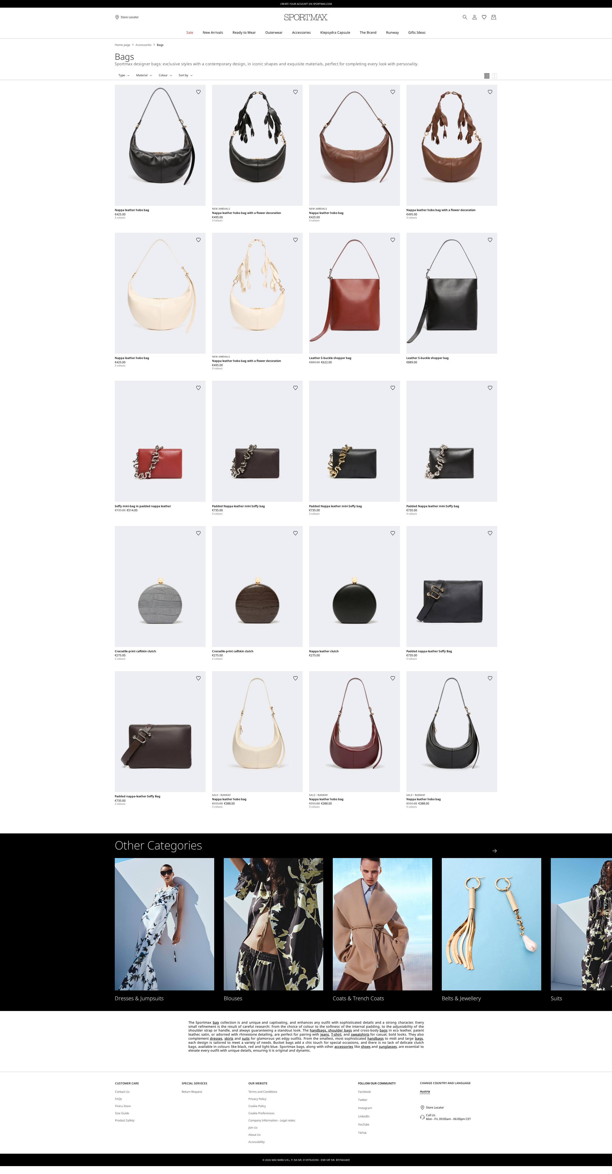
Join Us (252, 1127)
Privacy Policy (257, 1099)
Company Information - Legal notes (271, 1120)
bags (384, 1030)
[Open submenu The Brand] (379, 33)
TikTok (362, 1133)
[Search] (465, 17)
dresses (216, 1038)
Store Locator (435, 1107)
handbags (375, 1038)
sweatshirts (360, 1034)
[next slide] (494, 850)
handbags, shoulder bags (331, 1030)
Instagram (365, 1108)
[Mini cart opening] (499, 17)
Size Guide (122, 1113)
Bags (160, 45)
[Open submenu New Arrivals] (226, 33)
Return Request (192, 1091)
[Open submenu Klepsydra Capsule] (353, 33)
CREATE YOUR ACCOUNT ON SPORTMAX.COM (306, 3)
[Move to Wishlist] (198, 92)
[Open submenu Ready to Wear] (259, 33)
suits (246, 1038)
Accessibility (256, 1142)
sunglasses (388, 1046)
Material (142, 75)
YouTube (363, 1124)
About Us (254, 1134)
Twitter (362, 1100)
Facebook (364, 1092)
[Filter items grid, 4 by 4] (487, 76)
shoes (366, 1046)
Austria (425, 1091)
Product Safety (124, 1120)
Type (122, 75)
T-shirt (336, 1034)
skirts (228, 1038)
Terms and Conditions (262, 1091)
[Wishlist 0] (484, 17)
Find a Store (123, 1106)
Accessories (144, 45)
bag (216, 1022)
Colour (163, 75)
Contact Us (122, 1091)
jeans (324, 1034)
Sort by (183, 75)
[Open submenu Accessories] (314, 33)
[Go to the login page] (474, 17)
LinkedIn (363, 1116)
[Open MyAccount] (479, 17)
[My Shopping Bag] (493, 17)
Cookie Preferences (261, 1113)
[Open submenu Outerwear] (285, 33)
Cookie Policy (257, 1106)
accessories (343, 1046)
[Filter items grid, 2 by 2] (494, 76)
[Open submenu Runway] (402, 33)
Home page (122, 45)
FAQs (118, 1099)
